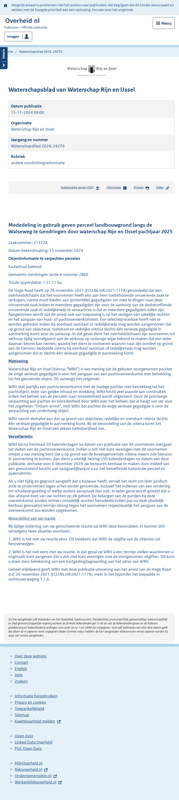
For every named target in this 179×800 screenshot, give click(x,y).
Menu (166, 23)
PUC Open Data (28, 748)
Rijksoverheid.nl (28, 769)
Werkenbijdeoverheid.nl (35, 782)
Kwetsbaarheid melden (35, 721)
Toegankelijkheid (29, 708)
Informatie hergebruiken (36, 696)
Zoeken (21, 681)
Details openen (3, 57)
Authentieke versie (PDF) (78, 188)
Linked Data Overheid (33, 742)
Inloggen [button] (13, 36)
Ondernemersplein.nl (33, 775)
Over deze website (30, 656)
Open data (24, 735)
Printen (139, 187)
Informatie (114, 187)
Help (19, 675)
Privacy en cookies (30, 702)
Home (8, 51)
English (21, 668)
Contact (21, 662)
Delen (160, 187)
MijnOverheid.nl (28, 763)
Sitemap (22, 714)
